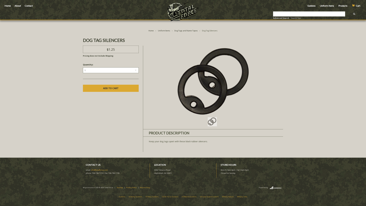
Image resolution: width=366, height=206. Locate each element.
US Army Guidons (135, 197)
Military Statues (228, 197)
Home (8, 5)
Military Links (242, 197)
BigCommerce (276, 187)
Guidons (311, 5)
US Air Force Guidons (170, 197)
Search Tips (296, 18)
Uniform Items (327, 5)
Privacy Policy (131, 187)
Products (342, 5)
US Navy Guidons (152, 197)
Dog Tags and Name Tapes (186, 30)
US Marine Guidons (189, 197)
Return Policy (145, 187)
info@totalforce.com (99, 170)
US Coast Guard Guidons (209, 197)
